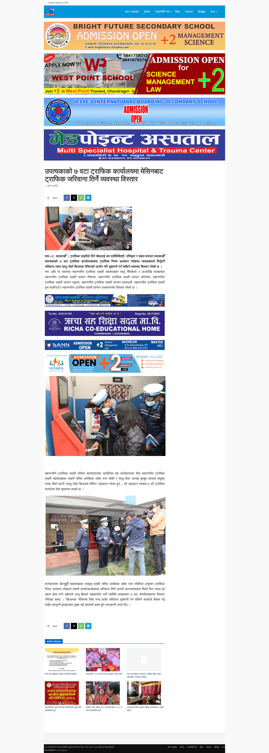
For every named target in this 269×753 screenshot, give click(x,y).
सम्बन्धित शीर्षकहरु (54, 641)
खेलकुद (201, 11)
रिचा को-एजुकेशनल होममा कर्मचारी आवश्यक (61, 674)
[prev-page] (47, 717)
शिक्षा (177, 11)
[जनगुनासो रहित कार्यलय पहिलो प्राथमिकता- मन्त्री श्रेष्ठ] (146, 693)
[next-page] (52, 717)
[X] (74, 198)
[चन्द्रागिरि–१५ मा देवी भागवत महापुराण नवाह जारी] (105, 659)
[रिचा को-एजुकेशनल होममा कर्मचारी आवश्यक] (64, 659)
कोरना (147, 11)
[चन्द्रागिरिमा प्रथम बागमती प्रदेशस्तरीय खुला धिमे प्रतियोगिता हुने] (64, 693)
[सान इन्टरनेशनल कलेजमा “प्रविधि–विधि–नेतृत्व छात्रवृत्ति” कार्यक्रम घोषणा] (146, 659)
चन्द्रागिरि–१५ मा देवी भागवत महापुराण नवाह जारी (104, 674)
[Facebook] (67, 198)
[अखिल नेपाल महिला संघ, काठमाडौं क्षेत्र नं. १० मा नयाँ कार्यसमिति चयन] (105, 693)
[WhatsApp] (81, 198)
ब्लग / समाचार (132, 11)
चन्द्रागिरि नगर (162, 11)
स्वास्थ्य (189, 11)
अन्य (212, 11)
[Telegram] (88, 198)
